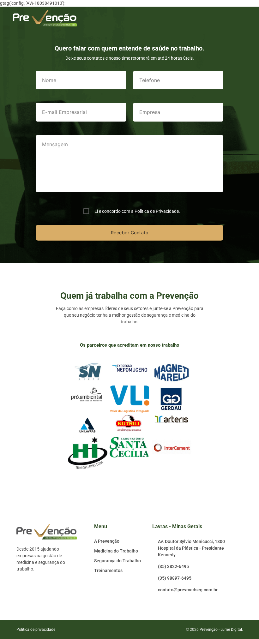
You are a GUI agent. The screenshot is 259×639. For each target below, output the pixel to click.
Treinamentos (108, 570)
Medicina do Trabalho (116, 550)
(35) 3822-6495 (173, 566)
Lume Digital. (231, 629)
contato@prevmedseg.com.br (188, 589)
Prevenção (209, 629)
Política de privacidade (35, 629)
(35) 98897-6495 (174, 578)
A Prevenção (106, 541)
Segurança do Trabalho (117, 560)
